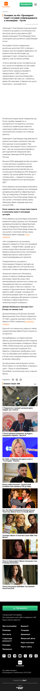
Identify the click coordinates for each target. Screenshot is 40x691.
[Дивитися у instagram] (9, 655)
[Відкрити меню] (36, 4)
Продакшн (7, 649)
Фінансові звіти (28, 638)
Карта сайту (26, 647)
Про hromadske (9, 626)
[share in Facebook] (13, 380)
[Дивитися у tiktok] (30, 655)
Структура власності (7, 640)
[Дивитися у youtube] (20, 655)
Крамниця (25, 634)
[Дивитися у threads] (36, 655)
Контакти (6, 634)
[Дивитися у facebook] (4, 655)
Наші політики (27, 643)
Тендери (25, 630)
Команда (6, 630)
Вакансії (25, 626)
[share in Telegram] (21, 380)
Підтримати (26, 4)
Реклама (6, 645)
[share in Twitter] (17, 380)
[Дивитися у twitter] (25, 655)
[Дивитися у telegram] (14, 655)
